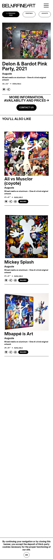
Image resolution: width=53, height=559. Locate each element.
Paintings (29, 13)
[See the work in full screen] (15, 201)
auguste (45, 13)
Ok (26, 555)
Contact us (26, 107)
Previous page (11, 14)
